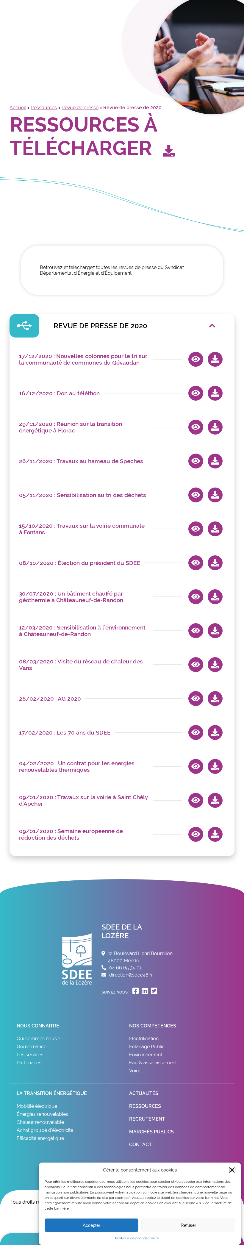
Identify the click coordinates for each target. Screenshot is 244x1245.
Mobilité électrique (37, 1106)
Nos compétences (152, 1026)
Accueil (18, 107)
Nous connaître (38, 1026)
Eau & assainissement (153, 1063)
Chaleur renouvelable (40, 1122)
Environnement (145, 1054)
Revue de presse (80, 107)
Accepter (91, 1225)
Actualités (143, 1093)
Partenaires (29, 1063)
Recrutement (147, 1119)
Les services (30, 1054)
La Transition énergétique (52, 1093)
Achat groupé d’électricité (45, 1130)
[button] (232, 1170)
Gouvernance (31, 1046)
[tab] (122, 326)
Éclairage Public (147, 1046)
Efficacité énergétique (40, 1138)
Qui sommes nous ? (38, 1038)
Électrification (144, 1038)
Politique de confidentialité (137, 1238)
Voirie (135, 1071)
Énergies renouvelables (42, 1114)
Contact (140, 1144)
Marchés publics (151, 1132)
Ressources (44, 107)
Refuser (188, 1225)
